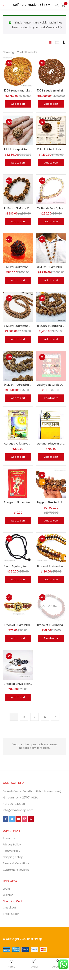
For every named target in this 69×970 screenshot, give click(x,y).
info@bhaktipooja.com (18, 810)
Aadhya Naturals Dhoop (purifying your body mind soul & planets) (51, 384)
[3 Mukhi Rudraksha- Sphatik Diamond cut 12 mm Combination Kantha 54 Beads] (51, 248)
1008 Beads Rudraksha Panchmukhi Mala (18, 90)
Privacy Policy (12, 844)
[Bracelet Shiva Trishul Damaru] (18, 665)
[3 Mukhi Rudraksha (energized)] (18, 248)
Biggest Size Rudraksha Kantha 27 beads (51, 502)
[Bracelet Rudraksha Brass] (18, 606)
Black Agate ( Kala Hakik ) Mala (18, 566)
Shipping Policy (13, 857)
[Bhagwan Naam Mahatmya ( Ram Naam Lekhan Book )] (18, 483)
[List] (57, 42)
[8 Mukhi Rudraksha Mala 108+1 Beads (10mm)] (51, 307)
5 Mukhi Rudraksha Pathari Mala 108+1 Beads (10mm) (18, 326)
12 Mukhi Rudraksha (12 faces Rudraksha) (51, 149)
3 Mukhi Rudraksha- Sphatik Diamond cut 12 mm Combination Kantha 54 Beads (51, 267)
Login (6, 889)
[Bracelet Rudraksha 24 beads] (51, 547)
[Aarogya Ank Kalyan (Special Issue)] (18, 425)
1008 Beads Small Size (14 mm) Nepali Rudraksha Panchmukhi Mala (51, 90)
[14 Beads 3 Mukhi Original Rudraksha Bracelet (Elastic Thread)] (18, 189)
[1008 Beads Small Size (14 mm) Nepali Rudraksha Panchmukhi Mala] (51, 72)
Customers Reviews (16, 870)
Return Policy (11, 851)
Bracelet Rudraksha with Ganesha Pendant (51, 625)
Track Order (11, 914)
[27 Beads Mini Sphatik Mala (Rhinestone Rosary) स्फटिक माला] (51, 189)
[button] (63, 5)
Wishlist (8, 895)
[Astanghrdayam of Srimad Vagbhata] (51, 425)
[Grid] (50, 42)
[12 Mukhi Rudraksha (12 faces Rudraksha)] (51, 130)
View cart (52, 27)
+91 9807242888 (14, 804)
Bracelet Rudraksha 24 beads (51, 566)
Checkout (9, 907)
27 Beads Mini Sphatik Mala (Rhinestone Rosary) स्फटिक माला (51, 208)
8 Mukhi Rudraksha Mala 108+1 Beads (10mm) (51, 326)
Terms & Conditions (16, 863)
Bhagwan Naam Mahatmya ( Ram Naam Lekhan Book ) (18, 502)
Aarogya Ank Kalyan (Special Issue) (18, 443)
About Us (9, 838)
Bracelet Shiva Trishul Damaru (18, 684)
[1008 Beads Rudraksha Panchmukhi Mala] (18, 72)
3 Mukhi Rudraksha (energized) (18, 267)
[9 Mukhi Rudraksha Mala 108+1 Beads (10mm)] (18, 366)
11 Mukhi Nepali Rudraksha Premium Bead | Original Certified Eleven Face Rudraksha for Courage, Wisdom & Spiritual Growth (18, 149)
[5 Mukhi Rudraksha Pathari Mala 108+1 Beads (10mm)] (18, 307)
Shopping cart (12, 901)
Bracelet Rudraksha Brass (18, 625)
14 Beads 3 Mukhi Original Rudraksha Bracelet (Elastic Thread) (18, 208)
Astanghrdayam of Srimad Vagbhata (51, 443)
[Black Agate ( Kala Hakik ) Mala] (18, 547)
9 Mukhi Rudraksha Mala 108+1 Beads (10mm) (18, 384)
